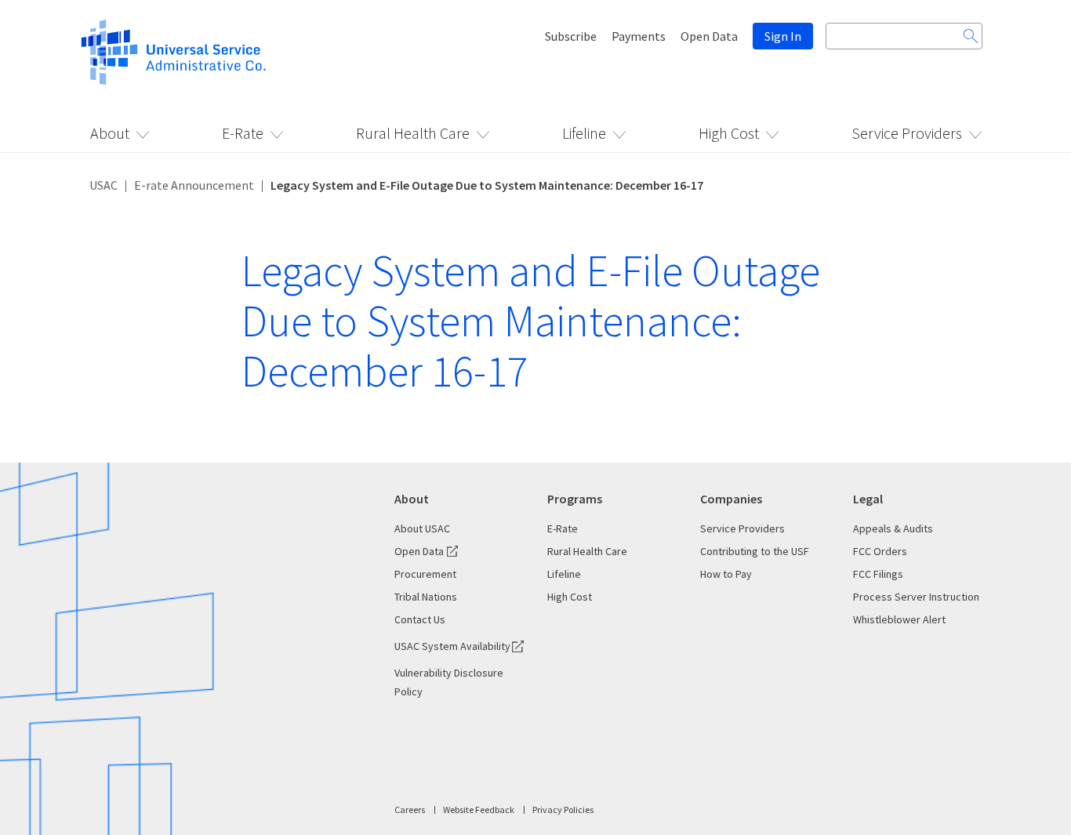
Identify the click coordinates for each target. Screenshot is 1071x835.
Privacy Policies (563, 809)
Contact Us (419, 619)
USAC (103, 185)
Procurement (425, 574)
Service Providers (906, 133)
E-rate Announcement (194, 185)
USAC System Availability (452, 646)
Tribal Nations (425, 597)
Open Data (709, 36)
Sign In (782, 36)
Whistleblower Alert (899, 619)
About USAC (422, 528)
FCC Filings (878, 574)
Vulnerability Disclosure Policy (448, 682)
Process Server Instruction (916, 597)
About (109, 133)
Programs (574, 498)
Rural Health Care (413, 133)
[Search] (970, 36)
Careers (409, 809)
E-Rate (242, 133)
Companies (731, 498)
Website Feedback (478, 809)
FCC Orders (880, 551)
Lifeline (584, 133)
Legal (868, 498)
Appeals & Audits (893, 528)
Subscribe (571, 36)
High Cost (729, 133)
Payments (639, 36)
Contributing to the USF (754, 551)
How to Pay (726, 574)
